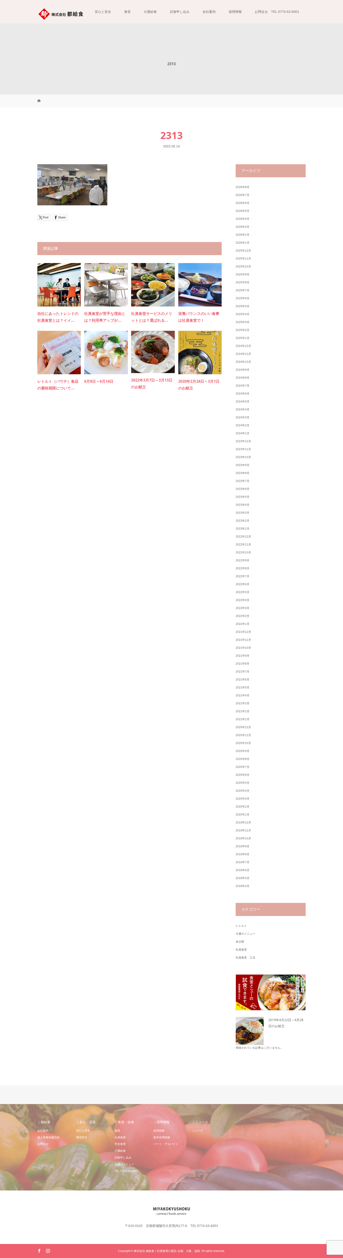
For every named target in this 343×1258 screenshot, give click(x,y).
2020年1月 (242, 814)
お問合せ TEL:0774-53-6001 (277, 12)
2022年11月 (243, 544)
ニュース (197, 1130)
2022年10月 (243, 552)
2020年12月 (243, 727)
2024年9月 (242, 369)
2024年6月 (242, 393)
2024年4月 (242, 409)
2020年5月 (242, 782)
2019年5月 (242, 878)
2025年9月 (242, 274)
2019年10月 (243, 838)
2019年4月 (242, 886)
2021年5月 (242, 687)
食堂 (127, 12)
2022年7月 (242, 576)
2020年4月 (242, 790)
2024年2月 (242, 425)
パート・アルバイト (165, 1144)
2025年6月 (242, 298)
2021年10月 (243, 647)
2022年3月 (242, 608)
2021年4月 (242, 695)
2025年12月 (243, 250)
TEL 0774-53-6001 (127, 1171)
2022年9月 (242, 560)
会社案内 (209, 12)
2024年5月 (242, 401)
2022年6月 (242, 584)
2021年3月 (242, 703)
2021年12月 (243, 632)
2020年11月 (243, 735)
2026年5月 (242, 211)
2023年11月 (243, 449)
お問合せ (43, 1144)
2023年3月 (242, 512)
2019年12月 (243, 822)
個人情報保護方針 (48, 1137)
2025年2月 (242, 330)
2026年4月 (242, 219)
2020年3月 (242, 798)
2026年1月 (242, 242)
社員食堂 (241, 949)
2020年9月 (242, 751)
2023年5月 (242, 497)
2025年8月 (242, 282)
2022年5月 (242, 592)
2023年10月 (243, 457)
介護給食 (150, 12)
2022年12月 (243, 536)
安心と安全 (103, 12)
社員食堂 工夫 (245, 957)
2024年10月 (243, 362)
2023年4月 (242, 504)
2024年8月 (242, 377)
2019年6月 (242, 870)
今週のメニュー (245, 933)
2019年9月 (242, 846)
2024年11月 (243, 354)
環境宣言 (81, 1137)
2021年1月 (242, 719)
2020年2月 (242, 806)
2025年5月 (242, 306)
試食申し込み (179, 12)
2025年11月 (243, 258)
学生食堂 (120, 1144)
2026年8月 (242, 187)
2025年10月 (243, 266)
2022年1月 (242, 624)
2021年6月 (242, 679)
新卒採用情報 (161, 1137)
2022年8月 (242, 568)
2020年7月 (242, 767)
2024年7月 (242, 385)
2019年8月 (242, 854)
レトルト (241, 925)
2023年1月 (242, 528)
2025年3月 (242, 322)
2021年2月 (242, 711)
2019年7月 (242, 862)
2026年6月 (242, 203)
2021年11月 (243, 639)
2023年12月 (243, 441)
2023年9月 (242, 465)
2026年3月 (242, 226)
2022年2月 (242, 616)
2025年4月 (242, 314)
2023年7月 (242, 481)
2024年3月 (242, 417)
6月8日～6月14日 (98, 381)
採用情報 (235, 12)
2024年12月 (243, 346)
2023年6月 (242, 489)
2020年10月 (243, 743)
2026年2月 (242, 234)
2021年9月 (242, 655)
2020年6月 (242, 775)
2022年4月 (242, 600)
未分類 (240, 941)
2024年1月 (242, 433)
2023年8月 (242, 473)
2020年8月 (242, 759)
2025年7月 (242, 290)
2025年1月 (242, 338)
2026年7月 (242, 195)
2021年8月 (242, 663)
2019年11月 (243, 830)
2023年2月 (242, 520)
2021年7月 (242, 671)
